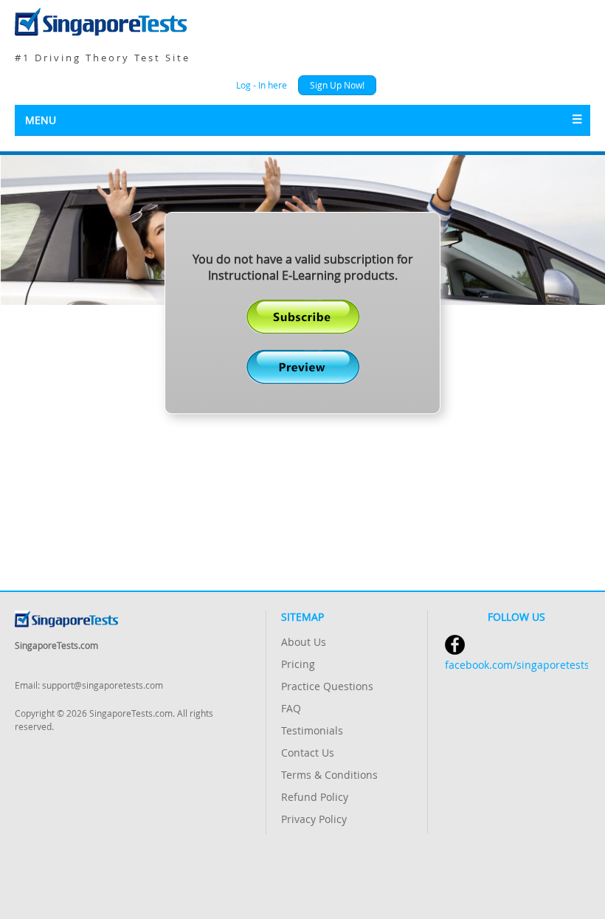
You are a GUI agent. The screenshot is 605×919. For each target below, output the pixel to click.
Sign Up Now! (337, 85)
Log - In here (261, 85)
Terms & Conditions (329, 775)
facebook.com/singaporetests (516, 665)
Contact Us (307, 753)
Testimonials (312, 730)
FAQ (291, 708)
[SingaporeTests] (302, 21)
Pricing (298, 664)
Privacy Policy (314, 819)
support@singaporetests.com (102, 685)
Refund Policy (314, 797)
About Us (303, 642)
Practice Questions (327, 686)
